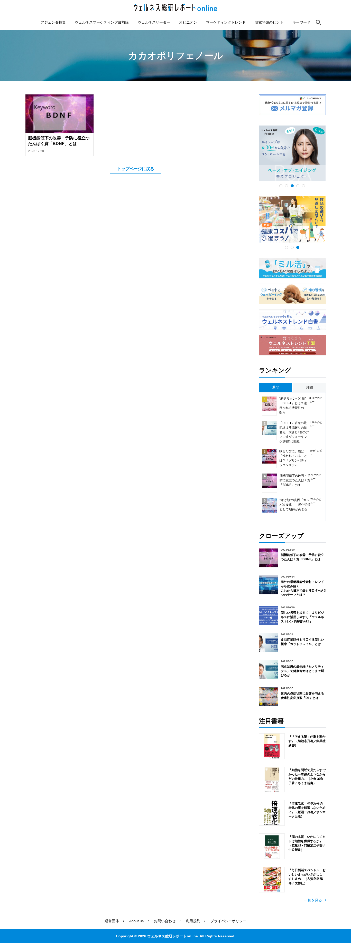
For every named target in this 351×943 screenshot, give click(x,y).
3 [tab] (292, 185)
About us (136, 921)
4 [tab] (297, 185)
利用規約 (193, 921)
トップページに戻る (135, 169)
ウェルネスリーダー (154, 22)
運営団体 (112, 921)
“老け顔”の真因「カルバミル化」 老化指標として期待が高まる (295, 504)
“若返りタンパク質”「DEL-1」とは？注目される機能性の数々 (293, 405)
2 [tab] (286, 185)
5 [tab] (303, 185)
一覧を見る (313, 900)
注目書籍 (271, 720)
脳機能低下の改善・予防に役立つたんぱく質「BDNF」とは (295, 480)
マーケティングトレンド (226, 22)
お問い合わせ (165, 921)
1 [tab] (280, 185)
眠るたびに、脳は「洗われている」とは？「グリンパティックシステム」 (293, 458)
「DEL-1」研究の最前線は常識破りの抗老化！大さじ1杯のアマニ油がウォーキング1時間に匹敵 (294, 432)
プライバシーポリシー (228, 921)
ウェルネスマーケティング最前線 (102, 22)
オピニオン (188, 22)
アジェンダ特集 (53, 22)
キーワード (301, 22)
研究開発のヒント (269, 22)
